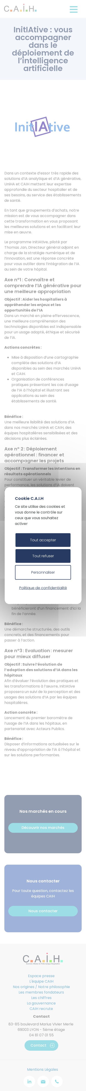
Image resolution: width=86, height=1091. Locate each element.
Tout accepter (43, 539)
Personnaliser (43, 572)
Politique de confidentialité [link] (43, 587)
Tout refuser (43, 555)
